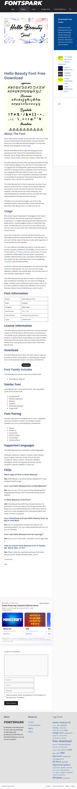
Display (23, 9)
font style (63, 738)
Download (26, 365)
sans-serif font (56, 770)
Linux (69, 749)
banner (54, 725)
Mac (62, 752)
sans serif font (65, 770)
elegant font (56, 735)
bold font (63, 725)
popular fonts (56, 767)
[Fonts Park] (23, 3)
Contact (31, 722)
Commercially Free (60, 9)
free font (55, 744)
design (66, 730)
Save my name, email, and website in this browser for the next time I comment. (26, 696)
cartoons (27, 252)
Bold (58, 725)
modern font (67, 756)
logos (58, 753)
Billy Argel (27, 146)
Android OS (65, 722)
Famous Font (63, 735)
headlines (63, 750)
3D (5, 252)
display (34, 141)
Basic (13, 9)
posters (63, 767)
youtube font (66, 778)
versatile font (61, 775)
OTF (23, 311)
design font (58, 732)
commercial (13, 513)
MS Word (57, 761)
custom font (56, 730)
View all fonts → (45, 603)
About (30, 732)
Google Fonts (45, 9)
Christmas (8, 261)
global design (64, 747)
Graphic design (56, 750)
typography (69, 772)
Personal (31, 315)
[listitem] (12, 624)
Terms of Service (34, 725)
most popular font (58, 759)
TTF (27, 311)
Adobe (56, 722)
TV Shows (19, 252)
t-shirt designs (56, 772)
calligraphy (16, 235)
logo (26, 247)
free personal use (64, 744)
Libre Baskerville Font (68, 88)
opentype (65, 762)
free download (62, 741)
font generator (56, 738)
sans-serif (69, 767)
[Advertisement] (26, 56)
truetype (62, 772)
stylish (26, 138)
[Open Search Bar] (70, 9)
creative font (62, 728)
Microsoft (57, 756)
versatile (55, 775)
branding (55, 728)
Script (33, 9)
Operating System (61, 764)
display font (68, 733)
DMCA (30, 728)
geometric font (56, 747)
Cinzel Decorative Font (68, 80)
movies (36, 252)
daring (61, 730)
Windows (57, 777)
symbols (43, 285)
